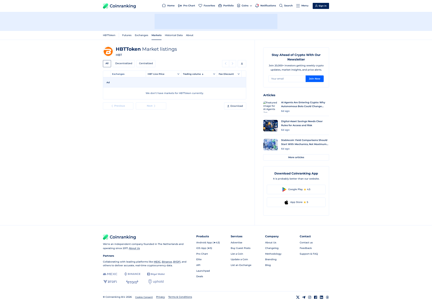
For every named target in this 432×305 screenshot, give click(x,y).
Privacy (160, 296)
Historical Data (174, 35)
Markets (156, 35)
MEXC (157, 261)
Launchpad (203, 270)
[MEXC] (110, 274)
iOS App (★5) (204, 248)
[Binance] (132, 274)
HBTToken (109, 35)
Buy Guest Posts (240, 248)
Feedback (306, 248)
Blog (268, 265)
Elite (199, 259)
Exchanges (141, 35)
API (198, 265)
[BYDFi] (110, 281)
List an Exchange (241, 265)
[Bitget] (156, 274)
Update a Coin (239, 259)
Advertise (236, 242)
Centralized (146, 63)
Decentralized (123, 63)
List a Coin (237, 253)
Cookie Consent (144, 297)
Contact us (306, 242)
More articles (296, 157)
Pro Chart (202, 253)
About (189, 35)
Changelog (272, 248)
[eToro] (132, 282)
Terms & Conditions (180, 296)
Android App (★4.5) (208, 242)
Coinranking (123, 5)
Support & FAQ (309, 253)
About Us (134, 248)
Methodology (273, 253)
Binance (167, 261)
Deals (199, 276)
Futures (126, 35)
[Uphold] (156, 281)
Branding (271, 259)
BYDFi (177, 261)
